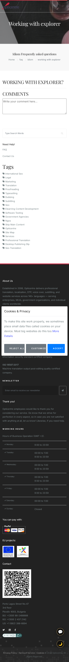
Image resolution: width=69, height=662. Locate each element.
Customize (38, 348)
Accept (58, 348)
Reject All (17, 348)
